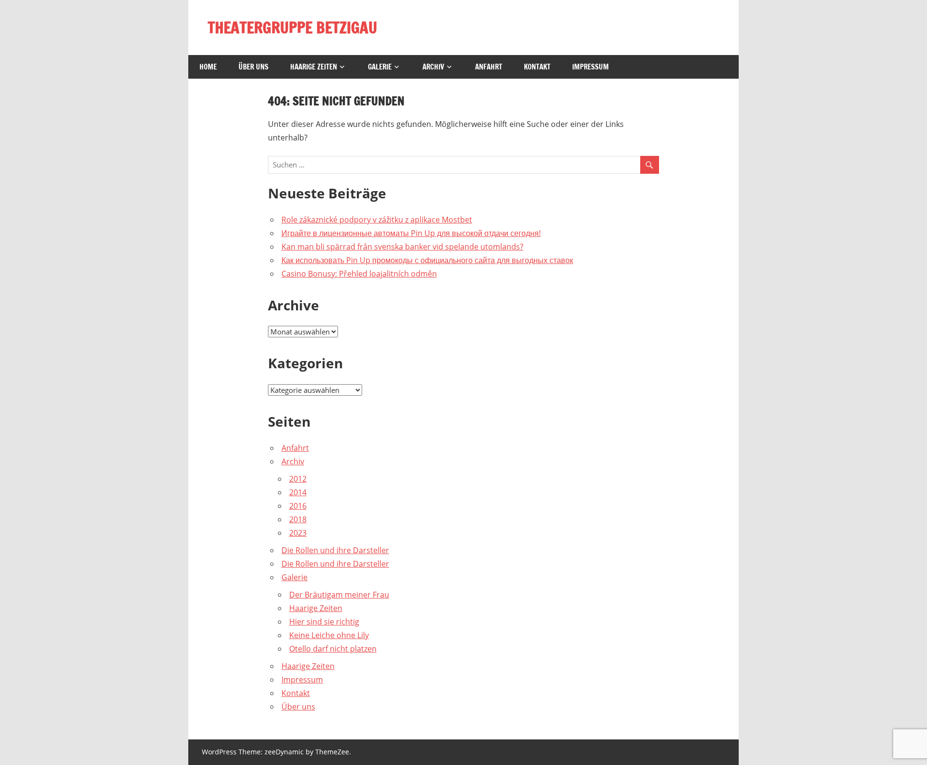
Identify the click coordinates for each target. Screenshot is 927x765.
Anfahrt (488, 67)
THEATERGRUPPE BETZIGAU (292, 27)
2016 (298, 506)
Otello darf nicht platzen (333, 648)
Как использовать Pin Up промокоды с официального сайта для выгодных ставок (427, 260)
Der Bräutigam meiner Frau (339, 594)
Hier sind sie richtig (324, 621)
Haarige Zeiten (313, 67)
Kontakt (537, 67)
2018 (298, 519)
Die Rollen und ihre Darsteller (335, 550)
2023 (298, 533)
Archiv (433, 67)
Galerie (380, 67)
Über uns (253, 67)
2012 (298, 478)
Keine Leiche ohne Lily (329, 635)
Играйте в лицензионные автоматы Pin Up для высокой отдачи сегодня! (411, 233)
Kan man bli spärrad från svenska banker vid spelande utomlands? (402, 246)
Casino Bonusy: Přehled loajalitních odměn (359, 273)
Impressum (590, 67)
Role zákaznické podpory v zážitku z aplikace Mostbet (376, 219)
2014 (298, 492)
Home (208, 67)
